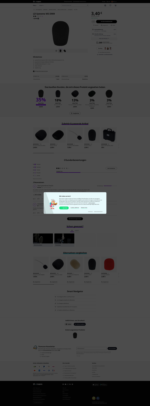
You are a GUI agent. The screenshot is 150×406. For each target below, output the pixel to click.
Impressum (90, 211)
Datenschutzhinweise (98, 211)
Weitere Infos (84, 207)
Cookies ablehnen (75, 207)
